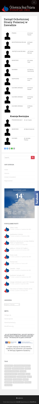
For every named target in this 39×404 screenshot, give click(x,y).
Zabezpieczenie (18, 382)
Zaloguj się (7, 315)
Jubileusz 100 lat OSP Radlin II (19, 248)
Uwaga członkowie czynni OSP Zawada (22, 282)
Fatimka (8, 368)
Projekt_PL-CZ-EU (10, 377)
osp (28, 374)
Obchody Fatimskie (11, 374)
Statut (6, 169)
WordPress (33, 402)
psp (29, 377)
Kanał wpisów (8, 319)
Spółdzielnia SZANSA (16, 234)
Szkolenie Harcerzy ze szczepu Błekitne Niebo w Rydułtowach (22, 242)
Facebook (20, 398)
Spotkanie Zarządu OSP (17, 275)
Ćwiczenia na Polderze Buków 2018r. (21, 289)
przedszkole (22, 377)
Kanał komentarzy (10, 322)
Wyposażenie (8, 181)
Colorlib (18, 402)
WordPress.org (8, 326)
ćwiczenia (8, 385)
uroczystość (17, 379)
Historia (6, 173)
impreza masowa (17, 368)
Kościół (23, 371)
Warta (25, 379)
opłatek (21, 374)
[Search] (33, 157)
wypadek (8, 382)
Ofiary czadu (14, 227)
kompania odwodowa (11, 371)
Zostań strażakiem (10, 177)
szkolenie (8, 379)
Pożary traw (13, 262)
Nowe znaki (13, 255)
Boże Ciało (8, 365)
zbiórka (28, 382)
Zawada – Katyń (15, 268)
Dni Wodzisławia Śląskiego (22, 365)
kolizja (27, 368)
